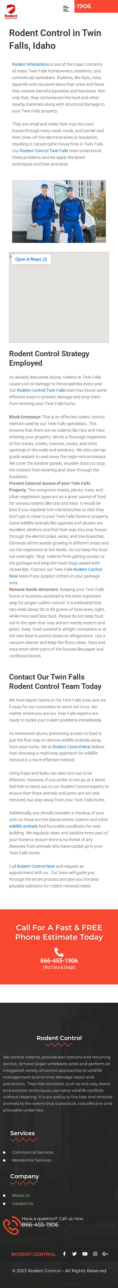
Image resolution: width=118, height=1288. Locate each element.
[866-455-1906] (59, 952)
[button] (66, 9)
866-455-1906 (59, 960)
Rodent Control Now (72, 746)
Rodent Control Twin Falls (44, 150)
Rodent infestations (30, 64)
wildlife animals (23, 826)
